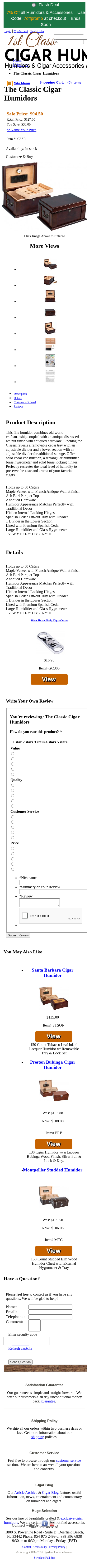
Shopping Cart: (52, 82)
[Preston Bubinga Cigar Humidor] (54, 1091)
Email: (11, 1311)
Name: (11, 1307)
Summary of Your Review (39, 887)
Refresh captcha (20, 1348)
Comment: (14, 1321)
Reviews (18, 406)
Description (20, 394)
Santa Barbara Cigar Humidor (52, 973)
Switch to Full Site (44, 1557)
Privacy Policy (57, 1547)
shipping (37, 1437)
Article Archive (25, 1492)
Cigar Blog (50, 1492)
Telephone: (15, 1316)
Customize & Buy (19, 157)
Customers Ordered (25, 402)
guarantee (48, 1401)
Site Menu (22, 83)
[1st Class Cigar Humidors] (26, 55)
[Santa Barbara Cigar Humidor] (54, 999)
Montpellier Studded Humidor (52, 1169)
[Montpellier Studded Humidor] (54, 1198)
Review (26, 896)
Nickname (28, 878)
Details (18, 398)
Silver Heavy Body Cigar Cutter (49, 620)
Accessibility (40, 1547)
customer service (68, 1460)
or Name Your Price (21, 130)
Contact (26, 1547)
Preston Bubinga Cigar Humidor (52, 1065)
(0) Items (74, 82)
